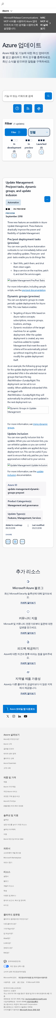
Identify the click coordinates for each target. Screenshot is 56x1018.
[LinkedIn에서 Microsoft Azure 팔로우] (19, 716)
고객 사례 (7, 768)
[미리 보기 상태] (29, 155)
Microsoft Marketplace (12, 857)
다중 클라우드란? (10, 924)
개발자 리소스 (9, 886)
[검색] (48, 96)
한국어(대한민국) (14, 961)
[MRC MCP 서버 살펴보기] (38, 108)
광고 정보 (20, 982)
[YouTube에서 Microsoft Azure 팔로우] (25, 716)
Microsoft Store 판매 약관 (30, 1010)
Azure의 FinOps (10, 801)
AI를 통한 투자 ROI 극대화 (13, 806)
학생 (5, 891)
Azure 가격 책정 (10, 786)
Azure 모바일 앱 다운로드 (22, 708)
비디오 (6, 905)
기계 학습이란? (9, 928)
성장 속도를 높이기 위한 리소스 (15, 824)
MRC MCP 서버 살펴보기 (44, 23)
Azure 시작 (8, 744)
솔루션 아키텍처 (10, 829)
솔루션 (6, 820)
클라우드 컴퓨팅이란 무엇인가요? (16, 919)
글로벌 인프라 (9, 749)
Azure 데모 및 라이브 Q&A (13, 839)
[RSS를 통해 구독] (28, 108)
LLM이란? (7, 943)
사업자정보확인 (32, 1001)
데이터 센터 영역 (10, 753)
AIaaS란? (7, 938)
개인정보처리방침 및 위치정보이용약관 (32, 977)
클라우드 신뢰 (9, 758)
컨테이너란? (8, 948)
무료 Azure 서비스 (10, 791)
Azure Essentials (10, 763)
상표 (13, 982)
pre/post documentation (33, 290)
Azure (5, 10)
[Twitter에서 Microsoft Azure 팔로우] (8, 716)
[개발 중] (14, 155)
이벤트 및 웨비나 (10, 895)
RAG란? (6, 953)
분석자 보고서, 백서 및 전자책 (15, 900)
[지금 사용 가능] (41, 151)
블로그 (6, 881)
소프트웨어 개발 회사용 (12, 853)
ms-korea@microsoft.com (36, 999)
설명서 (6, 876)
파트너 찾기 (8, 862)
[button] (17, 108)
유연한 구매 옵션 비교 (12, 796)
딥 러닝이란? (8, 933)
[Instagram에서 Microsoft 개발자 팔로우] (14, 716)
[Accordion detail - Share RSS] (15, 541)
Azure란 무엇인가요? (11, 739)
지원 (5, 834)
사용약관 (7, 982)
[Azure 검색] (3, 4)
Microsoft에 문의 (10, 977)
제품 (5, 782)
